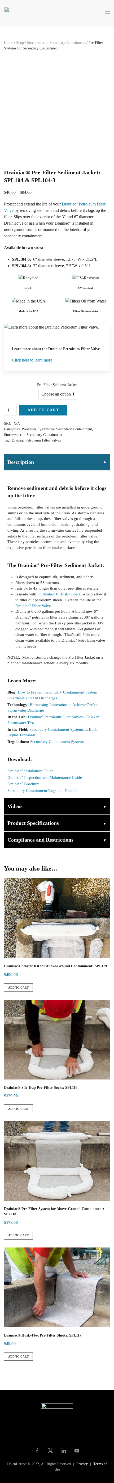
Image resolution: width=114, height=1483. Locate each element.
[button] (107, 13)
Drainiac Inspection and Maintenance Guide (44, 777)
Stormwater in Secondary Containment (56, 43)
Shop (20, 43)
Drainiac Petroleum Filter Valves (36, 440)
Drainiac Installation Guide (30, 771)
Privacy (82, 1464)
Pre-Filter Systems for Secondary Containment (57, 429)
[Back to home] (31, 13)
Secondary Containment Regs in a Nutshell (42, 790)
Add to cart (43, 410)
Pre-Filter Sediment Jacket (57, 385)
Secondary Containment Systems (57, 742)
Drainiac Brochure (23, 784)
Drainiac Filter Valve (33, 606)
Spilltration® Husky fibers (59, 594)
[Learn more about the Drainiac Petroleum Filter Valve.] (57, 347)
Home (8, 43)
